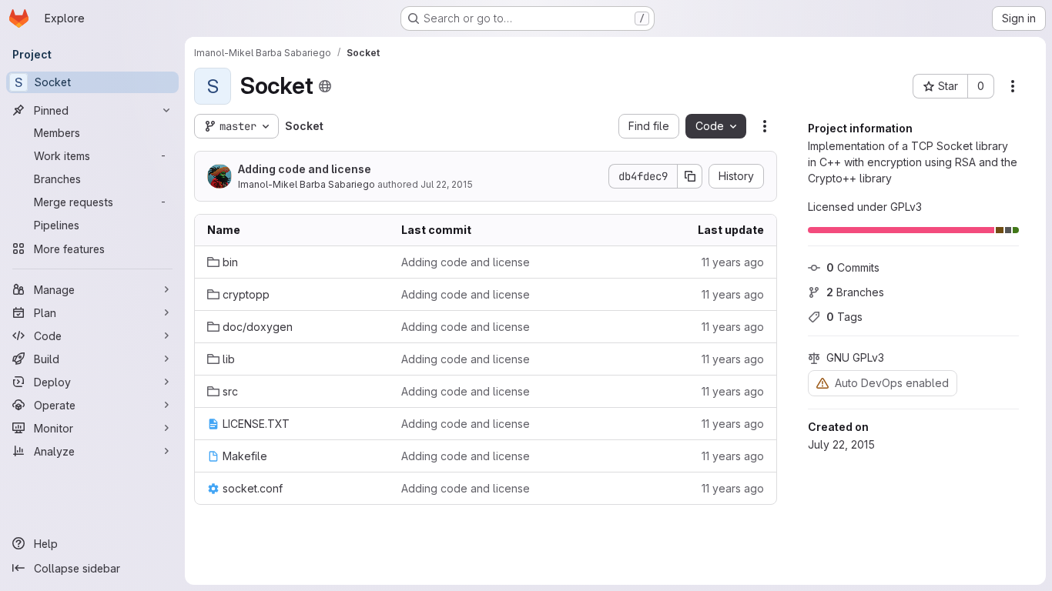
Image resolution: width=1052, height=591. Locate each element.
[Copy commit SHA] (690, 176)
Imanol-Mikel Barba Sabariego (306, 184)
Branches (855, 292)
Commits (852, 267)
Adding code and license (304, 168)
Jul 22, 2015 (446, 184)
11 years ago (733, 262)
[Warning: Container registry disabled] (822, 382)
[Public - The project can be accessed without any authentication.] (325, 86)
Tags (844, 316)
